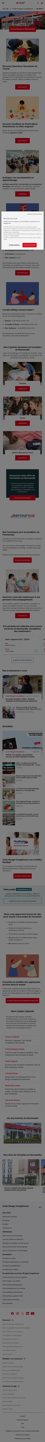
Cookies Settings (14, 245)
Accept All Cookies (29, 245)
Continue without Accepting (34, 214)
